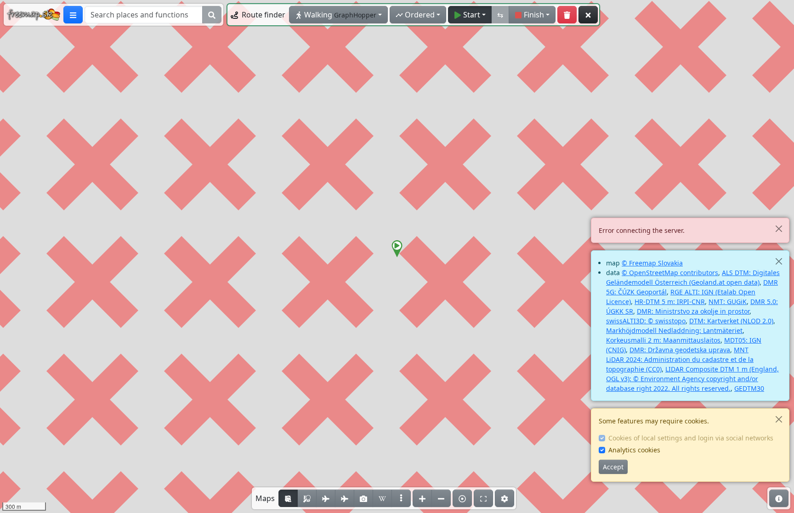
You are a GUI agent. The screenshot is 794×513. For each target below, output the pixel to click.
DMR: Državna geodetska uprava (680, 349)
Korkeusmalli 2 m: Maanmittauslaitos (663, 340)
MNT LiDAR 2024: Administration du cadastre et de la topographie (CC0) (680, 359)
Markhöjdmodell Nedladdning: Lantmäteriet (674, 330)
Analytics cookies (634, 449)
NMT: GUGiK (728, 301)
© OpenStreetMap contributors (670, 272)
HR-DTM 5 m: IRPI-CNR (670, 301)
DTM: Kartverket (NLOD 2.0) (731, 320)
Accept (613, 466)
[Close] (778, 228)
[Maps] (401, 498)
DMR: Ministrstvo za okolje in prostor (693, 311)
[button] (397, 249)
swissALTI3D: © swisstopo (646, 320)
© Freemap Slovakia (652, 263)
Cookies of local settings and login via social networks (690, 438)
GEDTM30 (749, 388)
